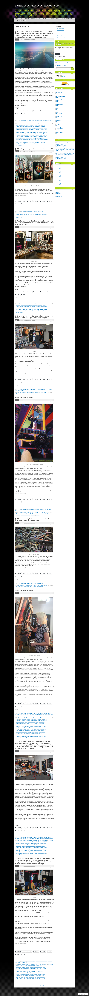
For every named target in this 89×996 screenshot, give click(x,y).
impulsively (18, 726)
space (34, 734)
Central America (29, 125)
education (37, 128)
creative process (23, 126)
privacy (29, 732)
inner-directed (38, 846)
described (43, 126)
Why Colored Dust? (20, 20)
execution (36, 968)
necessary (36, 729)
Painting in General (60, 115)
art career (20, 585)
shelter (23, 734)
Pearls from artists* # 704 (61, 157)
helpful (44, 585)
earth (29, 843)
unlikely (32, 736)
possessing (36, 850)
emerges (42, 722)
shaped (28, 140)
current (44, 967)
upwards (36, 978)
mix (42, 847)
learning (41, 133)
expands (34, 129)
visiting (34, 143)
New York (30, 972)
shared (31, 140)
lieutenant (42, 306)
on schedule (40, 392)
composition (34, 125)
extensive (42, 129)
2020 (19, 211)
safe (32, 733)
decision (35, 305)
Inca (37, 132)
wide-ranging (42, 143)
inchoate (27, 726)
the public (34, 215)
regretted (41, 309)
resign (17, 310)
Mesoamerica (25, 135)
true (24, 854)
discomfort (22, 722)
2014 (19, 713)
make (27, 971)
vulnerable (25, 737)
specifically (44, 140)
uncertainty (38, 515)
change (41, 965)
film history (18, 130)
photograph (43, 974)
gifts (27, 844)
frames (22, 969)
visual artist (35, 310)
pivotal (27, 309)
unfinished (25, 736)
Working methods (21, 390)
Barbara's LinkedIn (60, 30)
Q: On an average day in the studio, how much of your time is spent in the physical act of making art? (34, 317)
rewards (27, 851)
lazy (23, 847)
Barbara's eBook (60, 35)
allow (21, 719)
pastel (22, 515)
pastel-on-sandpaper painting (35, 974)
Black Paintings (43, 18)
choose (22, 305)
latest (38, 133)
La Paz (35, 133)
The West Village (59, 128)
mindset (36, 392)
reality (17, 977)
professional (31, 309)
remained (45, 309)
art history (44, 123)
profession (40, 850)
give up (30, 844)
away (28, 840)
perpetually (35, 136)
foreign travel (18, 969)
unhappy (29, 736)
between (25, 213)
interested (18, 133)
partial (22, 974)
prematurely (25, 732)
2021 (60, 179)
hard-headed (36, 844)
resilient (19, 851)
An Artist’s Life (59, 92)
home (20, 846)
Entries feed (58, 193)
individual (31, 846)
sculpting (35, 733)
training (33, 978)
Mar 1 (16, 750)
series (25, 140)
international (22, 133)
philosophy (18, 138)
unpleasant (36, 736)
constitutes (32, 720)
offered (42, 729)
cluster (23, 841)
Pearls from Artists (47, 509)
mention (34, 847)
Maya (22, 135)
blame (33, 840)
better (20, 125)
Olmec (17, 136)
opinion (45, 729)
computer (27, 967)
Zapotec (20, 145)
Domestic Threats (55, 18)
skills (17, 853)
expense (44, 968)
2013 (19, 961)
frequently (27, 724)
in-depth (34, 132)
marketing (35, 971)
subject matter (22, 142)
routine (22, 977)
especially (41, 128)
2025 (60, 184)
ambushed (24, 719)
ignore (23, 846)
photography (23, 138)
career (45, 840)
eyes (43, 723)
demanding (38, 126)
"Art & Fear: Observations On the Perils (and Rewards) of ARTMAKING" (32, 512)
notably (33, 972)
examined (23, 723)
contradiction (27, 513)
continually (44, 125)
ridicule (30, 851)
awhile (40, 964)
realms (27, 139)
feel (20, 724)
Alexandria (25, 303)
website (43, 978)
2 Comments (50, 840)
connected (39, 125)
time (19, 736)
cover (36, 720)
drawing (33, 128)
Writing (21, 217)
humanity (27, 132)
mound (32, 729)
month (24, 972)
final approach (23, 130)
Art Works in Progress (36, 211)
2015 (60, 171)
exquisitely (40, 723)
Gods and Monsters (67, 18)
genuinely (40, 130)
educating (42, 213)
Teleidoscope (50, 120)
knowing (32, 727)
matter (36, 214)
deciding (36, 841)
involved (35, 969)
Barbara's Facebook (61, 33)
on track (40, 972)
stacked (25, 853)
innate (34, 846)
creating (35, 213)
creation (42, 720)
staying (27, 215)
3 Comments (50, 964)
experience (38, 129)
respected (23, 851)
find (21, 844)
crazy (26, 841)
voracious (38, 143)
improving (33, 306)
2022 (60, 180)
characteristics (19, 841)
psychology (42, 138)
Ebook (27, 18)
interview (25, 214)
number (36, 972)
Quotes (16, 510)
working (17, 145)
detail (39, 841)
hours (29, 969)
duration (26, 843)
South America (39, 140)
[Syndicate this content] (56, 140)
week (17, 979)
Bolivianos (34, 18)
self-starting (39, 851)
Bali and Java (59, 97)
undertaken (43, 142)
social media (23, 215)
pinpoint (27, 138)
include (31, 969)
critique (45, 720)
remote (38, 139)
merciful (17, 729)
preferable (21, 732)
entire (24, 968)
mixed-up (24, 729)
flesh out (23, 724)
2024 (60, 183)
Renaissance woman (43, 139)
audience (20, 513)
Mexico (30, 135)
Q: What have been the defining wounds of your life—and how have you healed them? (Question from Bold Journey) (65, 154)
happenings (42, 724)
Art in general (29, 509)
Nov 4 (16, 320)
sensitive (43, 851)
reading (24, 139)
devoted (38, 213)
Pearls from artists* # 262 (24, 397)
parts (26, 730)
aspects (22, 213)
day (16, 968)
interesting (38, 306)
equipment (28, 968)
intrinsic (17, 847)
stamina (29, 853)
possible (30, 138)
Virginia (31, 310)
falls (17, 844)
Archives (58, 166)
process (32, 732)
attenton (40, 719)
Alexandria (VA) (59, 91)
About (21, 18)
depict (19, 968)
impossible (26, 846)
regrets (38, 309)
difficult (26, 128)
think (17, 736)
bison (23, 513)
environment (18, 723)
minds (21, 729)
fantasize (17, 724)
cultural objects (39, 967)
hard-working (42, 844)
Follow (57, 54)
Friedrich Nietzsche (30, 130)
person (17, 732)
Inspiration (40, 120)
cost (35, 967)
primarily (34, 138)
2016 (19, 583)
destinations (18, 128)
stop (36, 734)
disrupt (26, 722)
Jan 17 (16, 39)
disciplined (18, 843)
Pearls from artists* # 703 (61, 159)
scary (20, 310)
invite (45, 726)
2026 (19, 120)
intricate (43, 846)
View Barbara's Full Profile (60, 37)
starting (32, 853)
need (26, 972)
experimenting (40, 585)
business (39, 840)
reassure (36, 732)
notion (39, 729)
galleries (17, 214)
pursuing (44, 850)
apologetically (29, 719)
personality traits (40, 586)
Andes (27, 123)
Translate (64, 76)
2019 (19, 301)
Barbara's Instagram (61, 32)
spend (28, 310)
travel (39, 142)
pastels (31, 586)
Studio (42, 211)
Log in (57, 192)
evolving (30, 129)
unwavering (28, 854)
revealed (25, 733)
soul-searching (24, 310)
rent (19, 977)
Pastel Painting (49, 389)
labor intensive (42, 969)
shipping (34, 977)
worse (38, 854)
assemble (37, 719)
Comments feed (59, 194)
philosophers (43, 136)
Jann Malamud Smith (23, 727)
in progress (23, 726)
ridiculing (29, 733)
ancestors (20, 123)
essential (45, 128)
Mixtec (33, 135)
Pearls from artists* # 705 (61, 152)
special (22, 853)
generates (36, 130)
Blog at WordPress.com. (44, 985)
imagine (31, 132)
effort (40, 722)
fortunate (24, 844)
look (25, 971)
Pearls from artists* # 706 (61, 146)
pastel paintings (27, 136)
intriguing (27, 133)
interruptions (41, 726)
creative (17, 126)
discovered (40, 305)
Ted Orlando (33, 515)
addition (19, 964)
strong (36, 853)
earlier (37, 722)
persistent (22, 850)
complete (23, 967)
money (45, 847)
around (35, 123)
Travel (16, 121)
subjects (26, 142)
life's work (20, 971)
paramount (18, 974)
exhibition (40, 968)
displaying (22, 843)
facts (45, 843)
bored (36, 840)
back (42, 964)
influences (41, 132)
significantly (27, 734)
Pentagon (20, 309)
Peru (57, 119)
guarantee (21, 214)
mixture (36, 135)
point (28, 850)
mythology (40, 135)
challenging (18, 305)
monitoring (28, 729)
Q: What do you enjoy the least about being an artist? (34, 149)
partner (38, 214)
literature (45, 133)
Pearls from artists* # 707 (61, 64)
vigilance (21, 737)
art (23, 840)
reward (24, 515)
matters (42, 971)
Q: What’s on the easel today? (62, 62)
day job (32, 305)
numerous (44, 135)
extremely (41, 843)
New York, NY (42, 389)
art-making (31, 964)
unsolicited (41, 736)
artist (19, 213)
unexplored (18, 143)
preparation (30, 975)
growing (21, 132)
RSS (58, 140)
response (17, 733)
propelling (38, 138)
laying (35, 727)
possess (31, 850)
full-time (29, 306)
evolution (32, 968)
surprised (21, 978)
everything (18, 129)
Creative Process (34, 120)
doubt (37, 513)
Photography (45, 120)
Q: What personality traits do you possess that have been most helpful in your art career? (33, 520)
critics (27, 126)
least (29, 214)
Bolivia (57, 100)
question (20, 139)
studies (17, 142)
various (17, 737)
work (28, 737)
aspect (37, 964)
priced (34, 975)
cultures (30, 126)
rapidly (35, 309)
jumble (28, 727)
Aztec (17, 125)
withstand (32, 854)
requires (43, 732)
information (31, 726)
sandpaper (28, 515)
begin (21, 965)
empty (22, 968)
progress (39, 975)
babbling (23, 720)
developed (23, 128)
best (23, 965)
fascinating (26, 306)
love (26, 847)
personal (39, 136)
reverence (22, 140)
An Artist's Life (23, 120)
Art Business (39, 123)
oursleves (18, 730)
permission (43, 730)
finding (46, 213)
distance (29, 722)
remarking (34, 139)
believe (30, 840)
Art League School (34, 303)
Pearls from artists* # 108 (24, 590)
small (31, 734)
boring (42, 303)
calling (43, 840)
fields (46, 129)
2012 (60, 167)
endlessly (21, 306)
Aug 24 (16, 866)
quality (43, 975)
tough (22, 854)
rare (16, 851)
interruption (36, 726)
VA (56, 131)
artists (33, 719)
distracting (33, 722)
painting (43, 972)
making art (18, 135)
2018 (60, 175)
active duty (20, 303)
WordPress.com (59, 196)
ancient (24, 123)
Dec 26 (16, 151)
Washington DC (41, 310)
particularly (21, 136)
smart (20, 853)
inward (17, 727)
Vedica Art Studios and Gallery (26, 143)
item (38, 969)
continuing (32, 967)
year (21, 979)
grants (39, 724)
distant (30, 128)
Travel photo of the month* (61, 65)
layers (20, 847)
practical (26, 975)
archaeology (31, 123)
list (23, 971)
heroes (17, 846)
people (31, 136)
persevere (18, 850)
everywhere (22, 129)
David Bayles (32, 513)
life (24, 847)
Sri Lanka (58, 124)
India (57, 108)
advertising (24, 964)
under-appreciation (39, 215)
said (24, 977)
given (33, 844)
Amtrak (28, 303)
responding (18, 215)
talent (45, 853)
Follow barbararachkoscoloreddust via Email (65, 43)
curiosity (34, 126)
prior (37, 975)
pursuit (17, 139)
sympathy (39, 734)
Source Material (59, 123)
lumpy (40, 727)
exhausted (33, 843)
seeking (38, 733)
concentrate (28, 720)
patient (28, 730)
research (17, 140)
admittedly (20, 840)
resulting (21, 733)
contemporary (30, 213)
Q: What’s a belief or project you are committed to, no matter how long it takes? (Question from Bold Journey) (65, 149)
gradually (35, 724)
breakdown (33, 965)
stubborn (39, 853)
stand (40, 977)
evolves (26, 129)
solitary (34, 140)
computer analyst (27, 305)
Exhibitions (58, 105)
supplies (17, 978)
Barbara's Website (60, 28)
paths (17, 309)
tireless (19, 854)
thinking (36, 142)
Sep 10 (16, 592)
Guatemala (58, 109)
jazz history (31, 133)
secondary (34, 851)
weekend (17, 312)
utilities (40, 978)
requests (45, 214)
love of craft (22, 586)
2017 (19, 389)
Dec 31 (16, 523)
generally (31, 724)
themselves (44, 734)
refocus (40, 732)
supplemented (31, 142)
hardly (24, 132)
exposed (31, 723)
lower (38, 727)
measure (17, 972)
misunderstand (39, 847)
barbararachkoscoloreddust (29, 39)
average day (20, 392)
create (39, 720)
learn (17, 971)
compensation (18, 967)
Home (16, 18)
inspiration (45, 132)
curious (32, 841)
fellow (19, 844)
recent (41, 214)
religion (30, 139)
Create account (59, 190)
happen (26, 969)
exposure (35, 723)
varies (45, 736)
